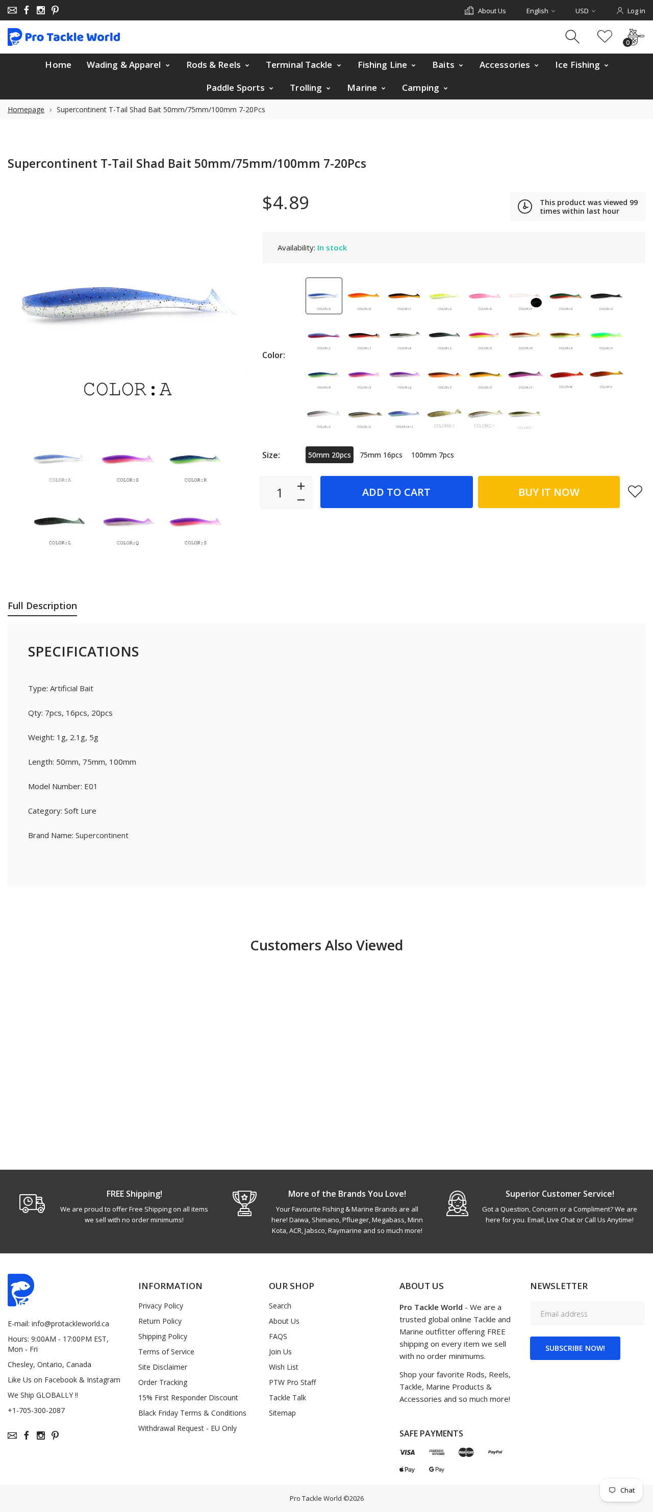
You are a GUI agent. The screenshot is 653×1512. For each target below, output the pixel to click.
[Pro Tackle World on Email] (12, 10)
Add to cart (396, 492)
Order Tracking (162, 1382)
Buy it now (549, 492)
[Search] (573, 37)
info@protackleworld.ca (70, 1323)
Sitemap (282, 1413)
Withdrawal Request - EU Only (187, 1428)
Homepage (26, 109)
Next (229, 304)
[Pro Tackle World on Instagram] (41, 10)
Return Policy (160, 1321)
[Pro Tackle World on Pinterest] (55, 10)
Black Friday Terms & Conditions (192, 1413)
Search (280, 1306)
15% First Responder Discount (188, 1397)
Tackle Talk (287, 1397)
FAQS (278, 1336)
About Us (284, 1321)
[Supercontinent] (60, 459)
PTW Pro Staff (292, 1382)
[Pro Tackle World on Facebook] (26, 10)
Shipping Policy (162, 1336)
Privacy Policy (160, 1306)
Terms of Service (166, 1351)
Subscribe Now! (575, 1348)
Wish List (283, 1367)
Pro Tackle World (316, 1498)
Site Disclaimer (162, 1367)
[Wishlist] (604, 37)
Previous (25, 304)
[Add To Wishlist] (635, 491)
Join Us (280, 1351)
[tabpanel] (114, 1206)
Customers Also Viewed (326, 945)
